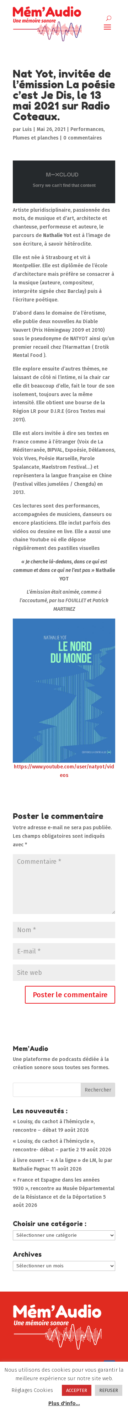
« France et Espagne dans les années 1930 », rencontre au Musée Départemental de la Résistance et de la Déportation (63, 1188)
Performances (86, 129)
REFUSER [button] (108, 1390)
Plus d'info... (64, 1403)
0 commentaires (82, 138)
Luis (27, 129)
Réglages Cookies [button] (32, 1390)
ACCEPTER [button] (76, 1390)
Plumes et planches (35, 138)
